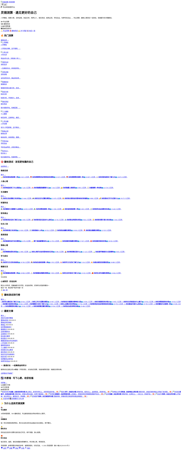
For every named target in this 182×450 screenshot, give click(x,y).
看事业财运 (4, 320)
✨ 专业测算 (5, 31)
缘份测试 (4, 352)
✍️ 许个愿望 (22, 31)
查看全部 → (5, 40)
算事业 (3, 325)
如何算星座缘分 (6, 327)
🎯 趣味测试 (13, 31)
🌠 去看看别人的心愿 (16, 398)
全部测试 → (5, 166)
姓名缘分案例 (5, 336)
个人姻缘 (4, 347)
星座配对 (4, 329)
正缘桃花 (4, 334)
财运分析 (4, 356)
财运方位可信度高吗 (7, 354)
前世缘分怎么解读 (7, 350)
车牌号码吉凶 (5, 361)
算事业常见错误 (6, 322)
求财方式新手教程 (7, 318)
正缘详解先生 (5, 331)
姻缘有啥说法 (5, 345)
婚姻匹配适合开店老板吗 (9, 340)
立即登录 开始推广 (7, 373)
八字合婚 (4, 343)
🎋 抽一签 (4, 290)
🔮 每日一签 (31, 31)
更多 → (3, 175)
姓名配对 (4, 338)
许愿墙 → (4, 383)
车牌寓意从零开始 (7, 359)
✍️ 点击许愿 (5, 398)
